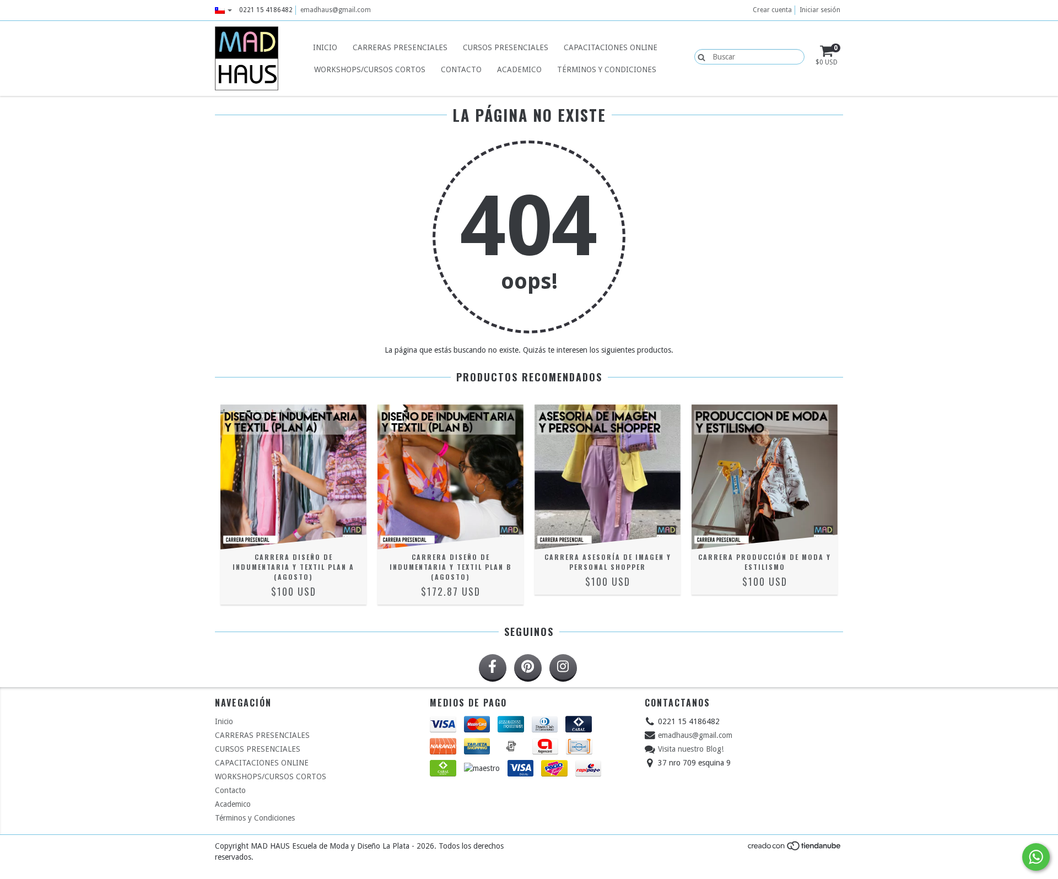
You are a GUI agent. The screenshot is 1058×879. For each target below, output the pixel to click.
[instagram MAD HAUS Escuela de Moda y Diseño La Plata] (563, 668)
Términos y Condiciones (606, 69)
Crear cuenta (772, 10)
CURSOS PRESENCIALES (505, 47)
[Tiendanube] (795, 849)
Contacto (461, 69)
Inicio (325, 47)
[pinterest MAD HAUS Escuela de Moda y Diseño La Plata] (528, 668)
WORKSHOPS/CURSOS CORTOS (369, 69)
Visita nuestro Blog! (691, 749)
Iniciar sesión (820, 10)
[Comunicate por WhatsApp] (1036, 857)
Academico (519, 69)
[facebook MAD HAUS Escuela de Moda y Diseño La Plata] (492, 668)
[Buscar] (699, 56)
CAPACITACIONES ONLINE (610, 47)
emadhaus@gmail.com (335, 10)
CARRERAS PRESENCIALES (400, 47)
